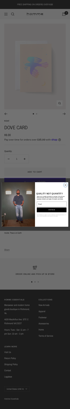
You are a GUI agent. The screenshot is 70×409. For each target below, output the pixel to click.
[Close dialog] (65, 185)
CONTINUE (51, 209)
